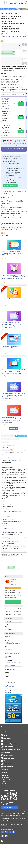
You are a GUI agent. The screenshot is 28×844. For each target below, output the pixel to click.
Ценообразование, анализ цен (12, 643)
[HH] (9, 832)
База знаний (7, 738)
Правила (3, 781)
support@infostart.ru (8, 804)
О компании (5, 775)
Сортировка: (9, 438)
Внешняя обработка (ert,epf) (12, 653)
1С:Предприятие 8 (9, 657)
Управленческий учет (10, 688)
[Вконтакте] (6, 832)
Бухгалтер (8, 647)
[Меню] (2, 2)
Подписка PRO (5, 779)
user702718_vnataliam (10, 460)
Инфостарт (4, 225)
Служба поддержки (9, 790)
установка (19, 227)
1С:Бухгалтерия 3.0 (10, 665)
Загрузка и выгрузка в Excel (12, 642)
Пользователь (8, 649)
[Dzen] (13, 832)
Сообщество (5, 777)
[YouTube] (2, 836)
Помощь (3, 783)
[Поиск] (5, 2)
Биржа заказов (8, 766)
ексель (11, 229)
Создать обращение (9, 807)
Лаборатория (7, 741)
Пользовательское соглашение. (10, 818)
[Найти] (25, 731)
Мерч (5, 772)
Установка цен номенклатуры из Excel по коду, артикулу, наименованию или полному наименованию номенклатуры (12, 22)
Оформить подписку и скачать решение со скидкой (14, 149)
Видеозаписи (7, 764)
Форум (5, 769)
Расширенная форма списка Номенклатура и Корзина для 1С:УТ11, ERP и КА (14, 253)
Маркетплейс (8, 755)
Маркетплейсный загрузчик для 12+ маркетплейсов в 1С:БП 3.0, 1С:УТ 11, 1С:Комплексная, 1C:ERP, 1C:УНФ (13, 276)
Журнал (6, 735)
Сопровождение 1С (9, 746)
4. (2, 504)
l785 (5, 445)
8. (2, 541)
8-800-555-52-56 (7, 802)
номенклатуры (4, 229)
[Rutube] (6, 836)
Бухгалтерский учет (10, 686)
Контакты (4, 787)
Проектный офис (9, 758)
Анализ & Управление (10, 744)
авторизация (13, 555)
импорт (14, 227)
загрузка (5, 227)
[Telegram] (2, 832)
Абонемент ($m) (9, 692)
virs (5, 519)
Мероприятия (8, 761)
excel (16, 229)
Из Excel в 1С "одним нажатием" (12, 299)
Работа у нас (5, 785)
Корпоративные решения (11, 749)
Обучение (6, 752)
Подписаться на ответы (8, 435)
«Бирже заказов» (10, 161)
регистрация (5, 555)
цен (9, 227)
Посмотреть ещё (13, 428)
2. (2, 452)
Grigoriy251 (8, 452)
